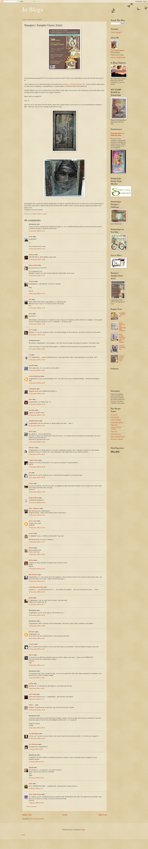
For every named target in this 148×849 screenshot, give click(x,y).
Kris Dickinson (33, 744)
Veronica (31, 281)
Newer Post (27, 815)
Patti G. (31, 655)
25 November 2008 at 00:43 (37, 502)
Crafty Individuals (116, 420)
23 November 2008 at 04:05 (37, 454)
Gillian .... (32, 705)
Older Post (102, 815)
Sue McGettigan (34, 733)
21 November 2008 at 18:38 (37, 335)
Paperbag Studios (116, 434)
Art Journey (114, 414)
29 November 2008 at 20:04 (37, 615)
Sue (30, 299)
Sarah (30, 236)
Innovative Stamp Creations (116, 428)
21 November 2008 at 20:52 (37, 370)
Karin (30, 399)
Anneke (31, 548)
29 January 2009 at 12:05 (36, 778)
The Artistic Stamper (117, 439)
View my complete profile (118, 57)
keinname (32, 631)
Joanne (31, 483)
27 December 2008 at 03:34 (37, 738)
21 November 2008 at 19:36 (37, 349)
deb (30, 472)
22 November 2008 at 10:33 (37, 404)
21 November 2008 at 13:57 (37, 249)
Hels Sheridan (33, 574)
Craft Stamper (115, 417)
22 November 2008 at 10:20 (37, 393)
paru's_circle (33, 521)
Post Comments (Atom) (37, 819)
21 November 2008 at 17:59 (37, 324)
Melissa (31, 560)
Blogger (83, 829)
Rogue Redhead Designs (118, 436)
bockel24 (31, 365)
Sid (30, 355)
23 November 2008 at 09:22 (37, 477)
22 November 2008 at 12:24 (37, 426)
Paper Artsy (114, 431)
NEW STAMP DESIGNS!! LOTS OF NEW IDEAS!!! (122, 338)
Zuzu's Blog (32, 694)
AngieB (31, 767)
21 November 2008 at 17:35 (37, 308)
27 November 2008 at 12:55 (37, 569)
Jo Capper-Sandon (118, 50)
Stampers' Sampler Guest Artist (122, 358)
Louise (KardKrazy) (35, 376)
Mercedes (32, 410)
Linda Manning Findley (36, 587)
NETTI (31, 431)
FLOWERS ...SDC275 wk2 (122, 314)
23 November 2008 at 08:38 (37, 467)
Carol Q (31, 330)
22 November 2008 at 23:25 (37, 442)
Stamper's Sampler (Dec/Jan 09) (74, 84)
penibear (31, 254)
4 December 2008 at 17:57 (36, 699)
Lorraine (31, 644)
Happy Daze (114, 425)
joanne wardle (33, 265)
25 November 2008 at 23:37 (37, 542)
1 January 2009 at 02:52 (36, 749)
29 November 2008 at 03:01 (37, 592)
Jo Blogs (32, 9)
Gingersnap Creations (117, 422)
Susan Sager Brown (35, 794)
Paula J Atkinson (34, 508)
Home (64, 815)
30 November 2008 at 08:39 (37, 626)
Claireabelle (32, 389)
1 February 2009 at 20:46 (36, 803)
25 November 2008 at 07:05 (37, 515)
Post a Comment (32, 806)
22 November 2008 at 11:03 (37, 415)
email (23, 835)
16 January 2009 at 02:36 (36, 761)
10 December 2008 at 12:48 (37, 710)
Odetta (31, 598)
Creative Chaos (33, 460)
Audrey (31, 683)
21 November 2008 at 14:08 (37, 259)
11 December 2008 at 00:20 (37, 728)
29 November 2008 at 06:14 (37, 604)
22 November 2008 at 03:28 (37, 383)
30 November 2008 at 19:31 (37, 638)
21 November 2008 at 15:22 (37, 293)
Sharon (31, 533)
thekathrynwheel (34, 421)
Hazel (30, 313)
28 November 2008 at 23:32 (37, 581)
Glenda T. (32, 447)
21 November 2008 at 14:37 (37, 275)
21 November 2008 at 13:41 (37, 231)
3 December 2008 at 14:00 (36, 688)
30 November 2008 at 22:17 (37, 665)
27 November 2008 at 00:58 (37, 554)
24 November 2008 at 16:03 (37, 492)
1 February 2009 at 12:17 (36, 788)
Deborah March (33, 498)
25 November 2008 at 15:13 (37, 527)
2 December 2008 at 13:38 (36, 677)
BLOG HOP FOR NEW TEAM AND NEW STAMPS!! (122, 327)
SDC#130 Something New (122, 347)
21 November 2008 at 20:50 (37, 360)
